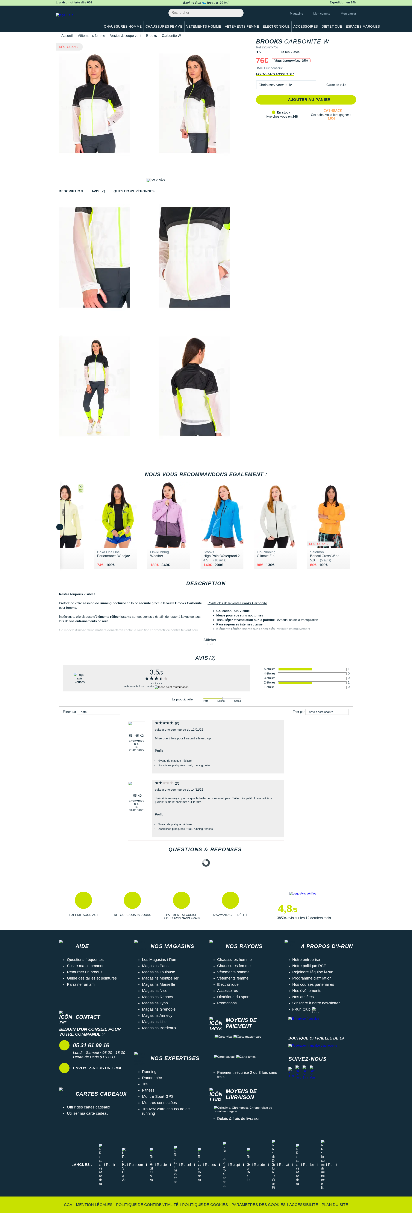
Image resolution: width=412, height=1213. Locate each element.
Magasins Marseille (158, 984)
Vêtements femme (91, 35)
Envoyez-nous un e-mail (99, 1068)
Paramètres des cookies (259, 1205)
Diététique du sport (233, 997)
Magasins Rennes (157, 997)
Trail (145, 1084)
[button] (286, 85)
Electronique (228, 984)
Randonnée (152, 1078)
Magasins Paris (155, 966)
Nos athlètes (303, 997)
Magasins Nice (154, 991)
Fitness (148, 1090)
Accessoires (227, 991)
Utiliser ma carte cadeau (88, 1113)
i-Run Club (301, 1009)
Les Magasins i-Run (159, 959)
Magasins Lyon (155, 1003)
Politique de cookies (205, 1205)
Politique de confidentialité (147, 1205)
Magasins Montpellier (160, 978)
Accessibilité (303, 1205)
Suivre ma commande (86, 966)
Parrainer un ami (81, 984)
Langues (81, 1165)
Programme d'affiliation (312, 978)
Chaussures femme (234, 966)
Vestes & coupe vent (125, 35)
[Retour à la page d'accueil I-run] (76, 20)
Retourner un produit (84, 972)
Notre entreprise (306, 959)
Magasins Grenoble (159, 1009)
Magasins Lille (154, 1022)
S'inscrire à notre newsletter (316, 1003)
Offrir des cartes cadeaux (88, 1107)
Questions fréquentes (85, 959)
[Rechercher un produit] (238, 13)
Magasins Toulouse (158, 972)
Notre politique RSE (309, 966)
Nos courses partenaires (313, 984)
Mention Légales (94, 1205)
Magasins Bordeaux (159, 1028)
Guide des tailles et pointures (92, 978)
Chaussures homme (234, 959)
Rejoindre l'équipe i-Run (312, 972)
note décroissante (321, 711)
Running (149, 1071)
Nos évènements (306, 991)
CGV (68, 1205)
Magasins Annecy (157, 1015)
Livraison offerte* (275, 74)
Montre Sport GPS (158, 1096)
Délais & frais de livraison (239, 1118)
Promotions (227, 1003)
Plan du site (335, 1205)
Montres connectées (159, 1103)
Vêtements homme (233, 972)
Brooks (151, 35)
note (84, 711)
